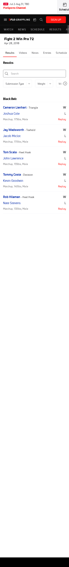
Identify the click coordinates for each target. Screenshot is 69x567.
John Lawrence (13, 158)
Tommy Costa (12, 174)
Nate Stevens (12, 203)
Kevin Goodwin (13, 181)
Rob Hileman (11, 197)
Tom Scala (10, 152)
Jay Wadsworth (13, 130)
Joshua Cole (11, 113)
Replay (62, 119)
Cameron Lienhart (14, 107)
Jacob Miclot (12, 136)
